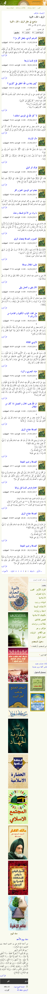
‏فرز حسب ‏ (40, 29)
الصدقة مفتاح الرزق (29, 430)
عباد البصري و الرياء (29, 371)
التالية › (12, 571)
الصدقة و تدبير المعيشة (28, 462)
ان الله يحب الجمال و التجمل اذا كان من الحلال (21, 405)
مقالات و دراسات (20, 8)
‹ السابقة (32, 571)
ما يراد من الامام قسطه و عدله (25, 213)
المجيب (39, 8)
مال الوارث (32, 138)
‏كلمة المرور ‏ (43, 655)
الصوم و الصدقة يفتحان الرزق (25, 239)
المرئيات (33, 633)
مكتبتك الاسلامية (39, 615)
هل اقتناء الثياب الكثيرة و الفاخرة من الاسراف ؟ (22, 315)
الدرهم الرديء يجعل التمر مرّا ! (25, 38)
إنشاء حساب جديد (41, 663)
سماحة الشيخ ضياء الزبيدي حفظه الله (21, 988)
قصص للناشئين (40, 620)
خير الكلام (42, 633)
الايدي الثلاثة (31, 342)
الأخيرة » (5, 571)
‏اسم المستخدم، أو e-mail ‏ (38, 646)
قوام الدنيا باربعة (30, 61)
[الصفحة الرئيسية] (23, 5)
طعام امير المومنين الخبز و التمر (25, 190)
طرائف (36, 13)
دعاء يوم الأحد (22, 939)
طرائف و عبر (41, 628)
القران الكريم (41, 590)
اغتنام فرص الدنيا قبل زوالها (26, 488)
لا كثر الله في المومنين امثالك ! (25, 116)
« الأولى (39, 571)
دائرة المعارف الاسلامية (41, 596)
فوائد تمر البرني (31, 168)
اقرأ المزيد (4, 55)
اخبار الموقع (41, 637)
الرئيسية (42, 13)
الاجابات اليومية (40, 607)
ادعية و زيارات (31, 8)
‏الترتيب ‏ (27, 29)
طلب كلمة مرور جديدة (39, 667)
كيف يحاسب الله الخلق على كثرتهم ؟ (22, 84)
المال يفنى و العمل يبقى (28, 287)
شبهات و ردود (10, 8)
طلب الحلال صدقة (29, 265)
